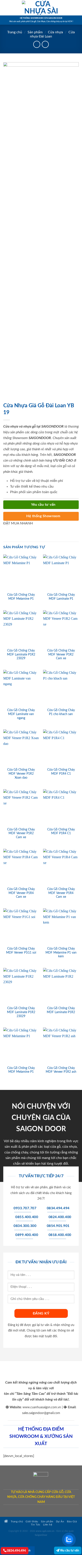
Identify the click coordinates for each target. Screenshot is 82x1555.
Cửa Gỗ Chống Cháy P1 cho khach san (61, 712)
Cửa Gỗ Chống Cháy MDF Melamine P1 (21, 596)
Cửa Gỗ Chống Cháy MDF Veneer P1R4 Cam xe (21, 893)
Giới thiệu (32, 1521)
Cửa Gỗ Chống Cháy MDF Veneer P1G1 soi (21, 950)
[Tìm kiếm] (77, 8)
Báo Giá (72, 1521)
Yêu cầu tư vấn (69, 1550)
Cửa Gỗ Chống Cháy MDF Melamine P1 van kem (61, 952)
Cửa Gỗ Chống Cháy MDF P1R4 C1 (61, 771)
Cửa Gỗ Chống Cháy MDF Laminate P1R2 (61, 1010)
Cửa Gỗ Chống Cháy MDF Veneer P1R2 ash (61, 1070)
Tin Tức (35, 1524)
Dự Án (60, 1521)
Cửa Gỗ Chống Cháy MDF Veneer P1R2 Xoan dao (21, 773)
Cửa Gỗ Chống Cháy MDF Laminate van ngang (21, 714)
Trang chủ (14, 32)
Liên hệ (47, 1524)
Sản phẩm (35, 32)
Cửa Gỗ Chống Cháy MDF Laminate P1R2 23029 (21, 654)
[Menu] (6, 7)
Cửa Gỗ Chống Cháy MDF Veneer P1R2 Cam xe (61, 654)
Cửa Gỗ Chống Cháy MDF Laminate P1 (61, 596)
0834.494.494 (16, 1550)
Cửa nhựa (55, 32)
